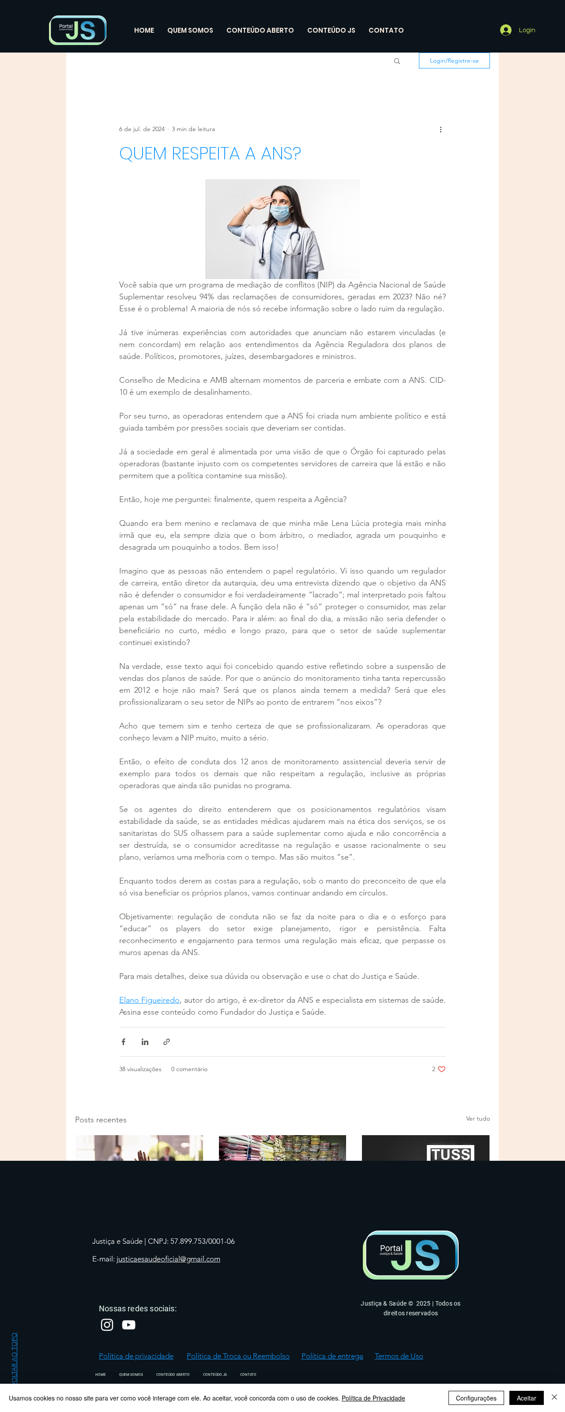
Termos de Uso (399, 1356)
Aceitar (526, 1397)
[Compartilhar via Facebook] (123, 1042)
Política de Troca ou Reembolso (238, 1356)
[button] (397, 60)
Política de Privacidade (373, 1397)
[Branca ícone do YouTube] (129, 1325)
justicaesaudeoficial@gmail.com (168, 1258)
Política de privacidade (136, 1356)
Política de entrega (332, 1356)
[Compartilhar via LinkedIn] (145, 1042)
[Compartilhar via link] (166, 1042)
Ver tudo (478, 1118)
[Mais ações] (440, 129)
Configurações (476, 1397)
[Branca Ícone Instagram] (107, 1325)
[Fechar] (554, 1398)
